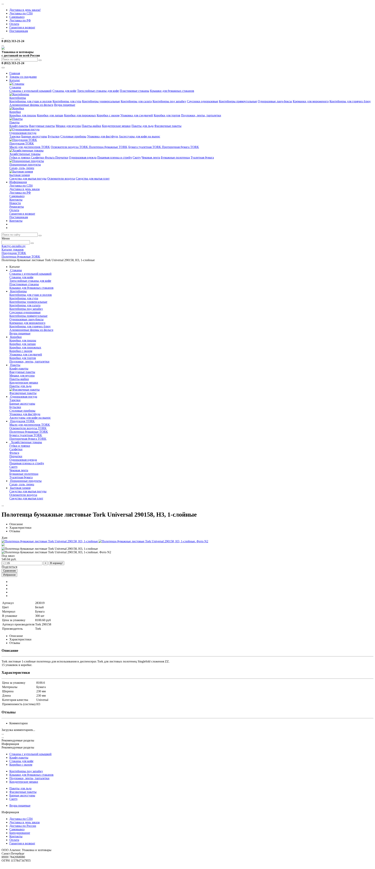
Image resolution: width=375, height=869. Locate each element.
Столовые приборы (73, 136)
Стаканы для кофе (64, 90)
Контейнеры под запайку (169, 101)
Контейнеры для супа (67, 101)
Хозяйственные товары (24, 154)
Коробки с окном (108, 115)
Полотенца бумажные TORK (108, 147)
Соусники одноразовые (202, 101)
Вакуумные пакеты (42, 126)
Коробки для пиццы (22, 115)
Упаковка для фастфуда (102, 136)
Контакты (15, 199)
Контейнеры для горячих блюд (350, 101)
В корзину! (56, 563)
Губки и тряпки (20, 157)
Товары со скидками (23, 76)
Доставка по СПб (21, 13)
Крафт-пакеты (18, 126)
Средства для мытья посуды (27, 178)
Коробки (15, 112)
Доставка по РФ (20, 20)
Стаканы (15, 87)
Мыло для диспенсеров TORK (29, 147)
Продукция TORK (21, 143)
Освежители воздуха (61, 178)
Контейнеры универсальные (101, 101)
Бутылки (54, 136)
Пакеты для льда (142, 126)
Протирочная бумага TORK (180, 147)
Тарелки (15, 136)
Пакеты (14, 122)
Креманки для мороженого (311, 101)
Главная (14, 73)
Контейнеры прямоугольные (238, 101)
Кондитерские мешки (116, 126)
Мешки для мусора (68, 126)
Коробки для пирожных (80, 115)
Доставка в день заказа (24, 189)
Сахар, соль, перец (21, 168)
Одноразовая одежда (82, 157)
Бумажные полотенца (175, 157)
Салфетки (38, 157)
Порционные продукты (25, 164)
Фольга (50, 157)
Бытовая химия (19, 175)
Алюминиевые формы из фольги (31, 104)
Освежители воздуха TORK (70, 147)
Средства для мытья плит (93, 178)
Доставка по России (22, 825)
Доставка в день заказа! (25, 10)
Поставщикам (18, 31)
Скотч (137, 157)
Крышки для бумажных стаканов (172, 90)
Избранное (9, 574)
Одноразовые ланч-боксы (275, 101)
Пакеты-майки (91, 126)
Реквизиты (16, 206)
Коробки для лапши (50, 115)
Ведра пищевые (64, 104)
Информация (18, 182)
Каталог (14, 80)
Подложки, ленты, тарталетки (201, 115)
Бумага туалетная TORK (145, 147)
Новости (15, 203)
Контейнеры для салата (136, 101)
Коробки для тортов (167, 115)
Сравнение (9, 570)
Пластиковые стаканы (134, 90)
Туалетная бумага (202, 157)
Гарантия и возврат (22, 27)
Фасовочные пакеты (167, 126)
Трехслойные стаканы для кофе (98, 90)
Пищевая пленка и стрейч (114, 157)
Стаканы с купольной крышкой (30, 90)
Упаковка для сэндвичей (136, 115)
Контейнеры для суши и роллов (30, 101)
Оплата (14, 24)
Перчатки (61, 157)
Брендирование (19, 832)
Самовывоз (16, 17)
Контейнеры (17, 97)
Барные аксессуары (34, 136)
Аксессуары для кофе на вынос (139, 136)
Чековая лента (150, 157)
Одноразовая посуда (22, 133)
